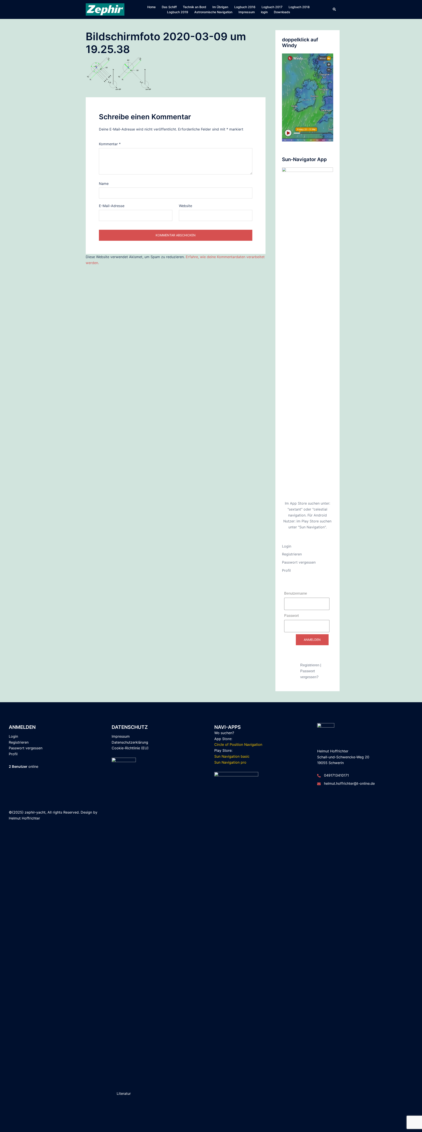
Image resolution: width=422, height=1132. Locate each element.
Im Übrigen (220, 7)
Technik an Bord (194, 7)
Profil (286, 570)
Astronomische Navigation (213, 12)
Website (185, 206)
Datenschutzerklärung (130, 742)
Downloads (282, 12)
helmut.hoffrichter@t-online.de (349, 783)
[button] (334, 9)
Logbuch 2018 (299, 7)
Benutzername (295, 593)
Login (286, 546)
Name (104, 183)
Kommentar (110, 144)
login (264, 12)
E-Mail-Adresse (111, 206)
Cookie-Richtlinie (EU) (130, 748)
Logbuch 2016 (244, 7)
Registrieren (292, 554)
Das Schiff (169, 7)
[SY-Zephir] (105, 9)
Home (151, 7)
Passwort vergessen (299, 562)
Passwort (291, 615)
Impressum (246, 12)
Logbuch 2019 (177, 12)
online (23, 766)
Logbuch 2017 (272, 7)
